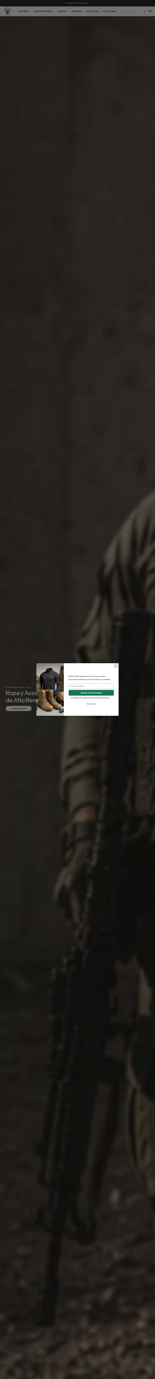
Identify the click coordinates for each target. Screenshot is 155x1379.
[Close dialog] (116, 666)
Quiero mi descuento (91, 693)
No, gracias (91, 704)
